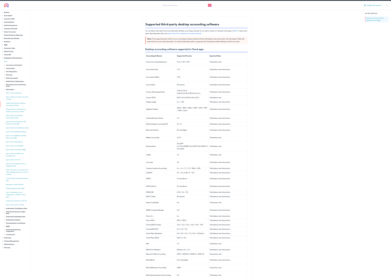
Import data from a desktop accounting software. (185, 33)
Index (5, 61)
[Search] (209, 5)
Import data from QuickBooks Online (17, 128)
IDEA (235, 31)
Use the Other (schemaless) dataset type (17, 179)
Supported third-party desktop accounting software (15, 104)
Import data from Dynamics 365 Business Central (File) (16, 123)
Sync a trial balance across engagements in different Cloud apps (16, 195)
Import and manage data (14, 93)
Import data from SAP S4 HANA (16, 149)
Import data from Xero (13, 159)
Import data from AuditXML (14, 146)
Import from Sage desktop (14, 142)
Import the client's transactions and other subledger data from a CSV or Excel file (17, 172)
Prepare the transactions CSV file (16, 201)
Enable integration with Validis (15, 188)
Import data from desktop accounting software (14, 116)
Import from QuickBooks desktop (16, 131)
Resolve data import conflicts (15, 204)
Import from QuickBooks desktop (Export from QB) (16, 137)
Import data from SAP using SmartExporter (14, 155)
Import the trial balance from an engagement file (16, 165)
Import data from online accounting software (17, 98)
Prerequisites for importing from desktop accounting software (16, 110)
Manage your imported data (15, 184)
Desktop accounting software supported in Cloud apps (375, 19)
